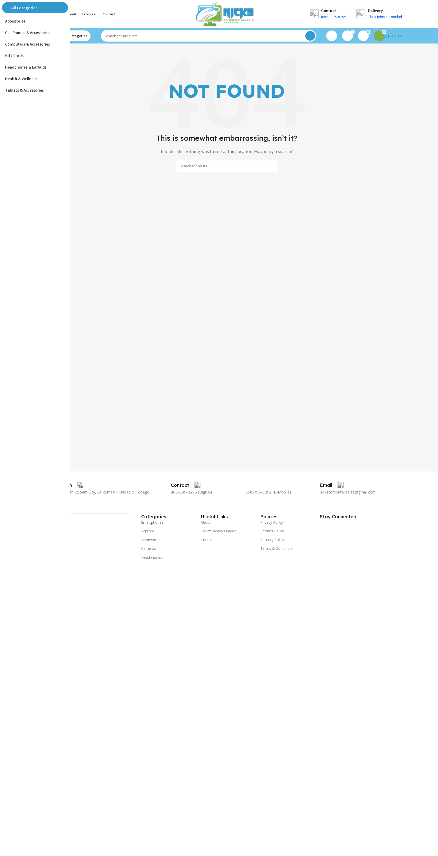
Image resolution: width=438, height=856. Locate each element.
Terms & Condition (276, 548)
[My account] (332, 36)
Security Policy (272, 539)
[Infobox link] (185, 485)
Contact (207, 539)
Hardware (149, 539)
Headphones (151, 557)
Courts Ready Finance (219, 531)
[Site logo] (226, 13)
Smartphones (152, 522)
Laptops (148, 531)
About (206, 522)
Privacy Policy (271, 522)
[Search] (310, 36)
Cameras (148, 548)
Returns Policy (272, 531)
